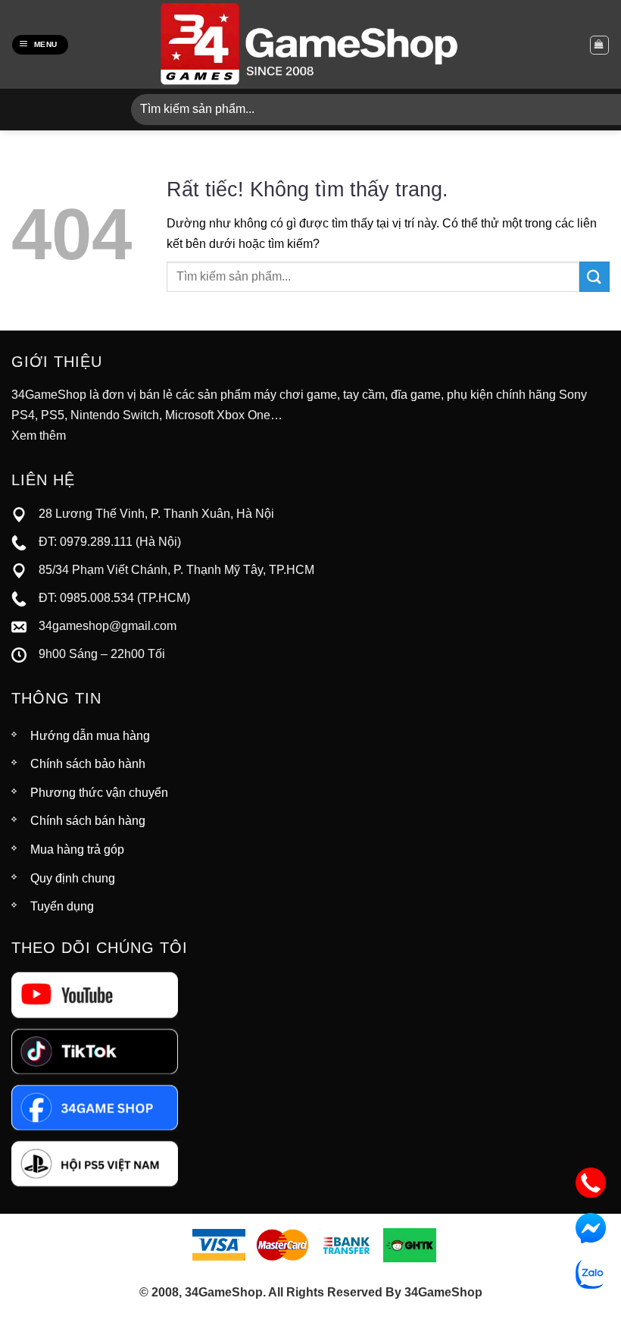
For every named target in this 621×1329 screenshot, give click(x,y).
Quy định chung (72, 878)
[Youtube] (94, 994)
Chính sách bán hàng (87, 820)
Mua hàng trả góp (77, 849)
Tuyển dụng (62, 906)
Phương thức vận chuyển (99, 792)
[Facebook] (94, 1106)
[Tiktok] (94, 1050)
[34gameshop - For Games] (310, 44)
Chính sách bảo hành (87, 763)
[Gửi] (594, 276)
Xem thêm (38, 435)
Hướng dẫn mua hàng (90, 735)
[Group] (94, 1162)
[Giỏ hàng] (599, 45)
